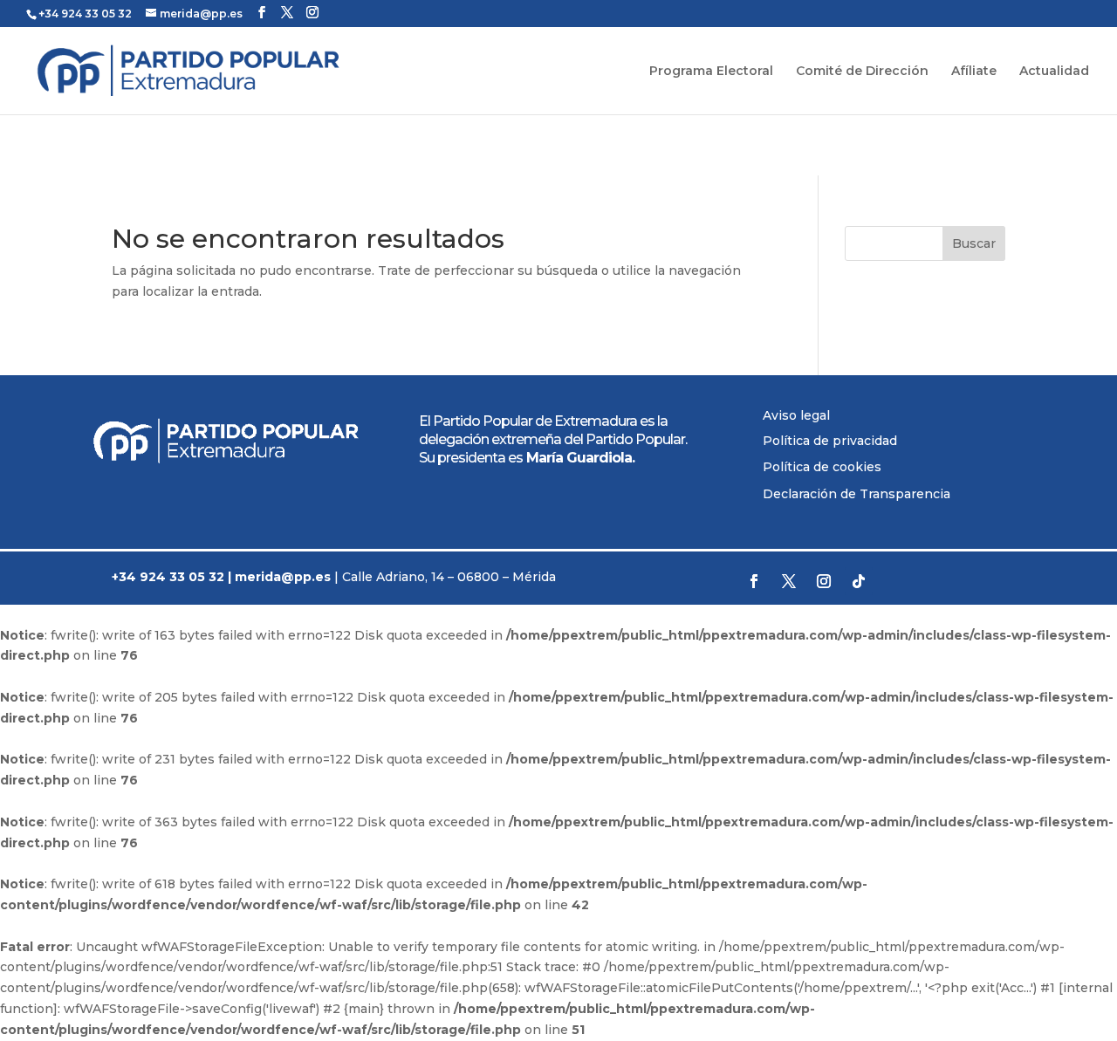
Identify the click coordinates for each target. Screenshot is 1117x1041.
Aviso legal (796, 415)
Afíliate (974, 72)
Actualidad (1054, 72)
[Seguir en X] (789, 581)
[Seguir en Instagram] (824, 581)
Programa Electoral (711, 72)
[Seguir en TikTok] (859, 581)
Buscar (974, 243)
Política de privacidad (830, 441)
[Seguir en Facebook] (754, 581)
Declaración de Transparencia (856, 494)
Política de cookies (822, 467)
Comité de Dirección (862, 72)
